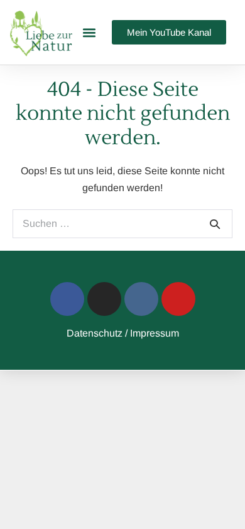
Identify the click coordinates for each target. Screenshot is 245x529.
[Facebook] (67, 299)
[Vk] (141, 299)
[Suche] (215, 223)
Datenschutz (94, 333)
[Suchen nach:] (122, 223)
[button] (89, 32)
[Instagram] (104, 299)
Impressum (154, 333)
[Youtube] (178, 299)
